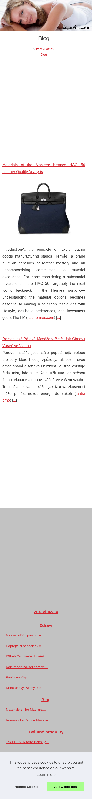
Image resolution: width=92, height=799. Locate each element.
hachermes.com (40, 318)
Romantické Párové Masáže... (28, 720)
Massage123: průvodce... (25, 635)
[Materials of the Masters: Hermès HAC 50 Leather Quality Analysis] (43, 210)
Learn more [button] (46, 774)
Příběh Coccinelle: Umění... (26, 656)
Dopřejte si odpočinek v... (24, 646)
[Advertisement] (46, 106)
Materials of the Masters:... (26, 709)
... (58, 318)
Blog (43, 54)
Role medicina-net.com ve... (27, 667)
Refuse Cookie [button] (26, 787)
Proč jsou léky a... (19, 677)
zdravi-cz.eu (45, 49)
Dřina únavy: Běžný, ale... (25, 688)
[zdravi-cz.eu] (46, 15)
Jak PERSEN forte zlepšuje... (27, 742)
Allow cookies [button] (65, 787)
